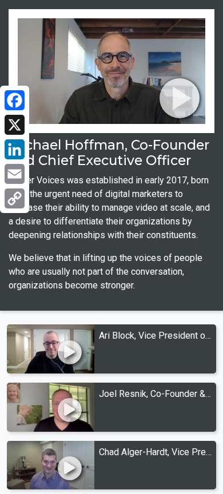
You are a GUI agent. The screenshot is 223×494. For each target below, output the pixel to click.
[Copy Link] (14, 198)
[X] (14, 125)
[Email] (14, 174)
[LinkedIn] (14, 149)
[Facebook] (14, 100)
